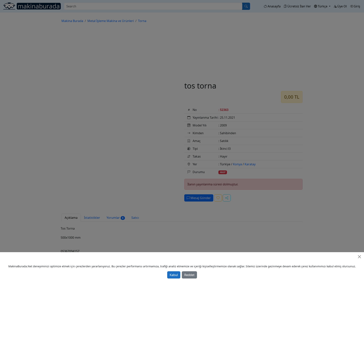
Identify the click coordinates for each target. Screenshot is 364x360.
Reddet (189, 275)
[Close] (359, 257)
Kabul (174, 275)
